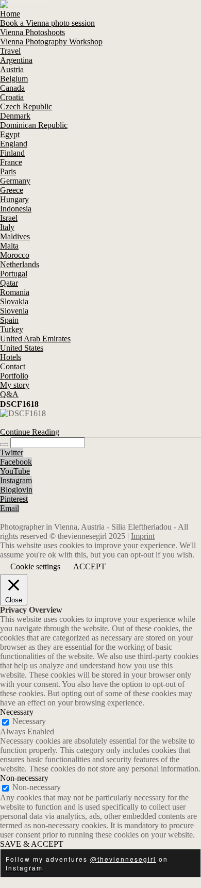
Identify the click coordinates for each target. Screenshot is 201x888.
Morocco (14, 255)
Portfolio (14, 375)
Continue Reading (29, 431)
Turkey (11, 329)
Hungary (14, 199)
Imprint (143, 536)
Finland (12, 153)
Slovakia (14, 301)
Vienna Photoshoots (32, 32)
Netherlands (19, 264)
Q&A (9, 394)
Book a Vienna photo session (47, 23)
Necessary (29, 721)
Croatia (12, 97)
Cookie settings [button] (35, 566)
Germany (15, 180)
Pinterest (14, 499)
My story (14, 385)
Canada (12, 88)
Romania (14, 292)
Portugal (13, 273)
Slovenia (14, 310)
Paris (8, 171)
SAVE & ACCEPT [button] (31, 844)
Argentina (16, 60)
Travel (10, 50)
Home (10, 13)
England (13, 143)
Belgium (14, 78)
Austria (12, 69)
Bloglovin (16, 489)
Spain (9, 320)
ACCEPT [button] (89, 566)
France (11, 162)
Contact (12, 366)
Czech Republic (26, 106)
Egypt (10, 134)
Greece (11, 190)
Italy (7, 227)
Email (9, 508)
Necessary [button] (17, 712)
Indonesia (15, 208)
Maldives (15, 236)
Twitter (11, 452)
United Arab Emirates (35, 338)
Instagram (16, 480)
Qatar (9, 282)
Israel (9, 217)
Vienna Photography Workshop (51, 41)
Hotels (10, 357)
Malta (9, 245)
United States (21, 347)
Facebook (16, 461)
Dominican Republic (34, 125)
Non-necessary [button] (24, 778)
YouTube (15, 471)
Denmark (15, 115)
